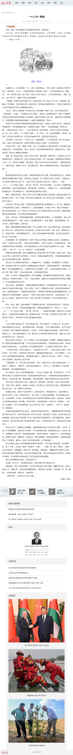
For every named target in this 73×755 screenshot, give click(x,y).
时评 (29, 3)
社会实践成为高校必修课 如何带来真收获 (22, 568)
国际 (23, 3)
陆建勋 (34, 552)
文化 (42, 3)
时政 (16, 3)
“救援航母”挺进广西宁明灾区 (36, 695)
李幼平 (46, 554)
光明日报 (8, 12)
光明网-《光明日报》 (32, 21)
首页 (3, 12)
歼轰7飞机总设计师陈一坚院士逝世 (36, 546)
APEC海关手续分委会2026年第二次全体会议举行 (24, 588)
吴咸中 (34, 554)
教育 (55, 3)
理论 (36, 3)
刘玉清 (42, 554)
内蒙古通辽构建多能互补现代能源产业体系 (22, 578)
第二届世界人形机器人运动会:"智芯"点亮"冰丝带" (25, 519)
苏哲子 (26, 554)
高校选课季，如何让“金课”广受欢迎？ (21, 514)
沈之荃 (38, 552)
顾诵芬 (46, 552)
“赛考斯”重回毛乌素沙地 (36, 745)
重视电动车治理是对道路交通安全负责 (21, 509)
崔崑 (42, 552)
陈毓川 (30, 554)
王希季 (30, 552)
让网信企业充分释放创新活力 (18, 573)
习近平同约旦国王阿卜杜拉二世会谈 (36, 645)
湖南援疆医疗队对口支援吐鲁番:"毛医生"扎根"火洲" (25, 583)
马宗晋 (26, 552)
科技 (48, 3)
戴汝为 (38, 554)
